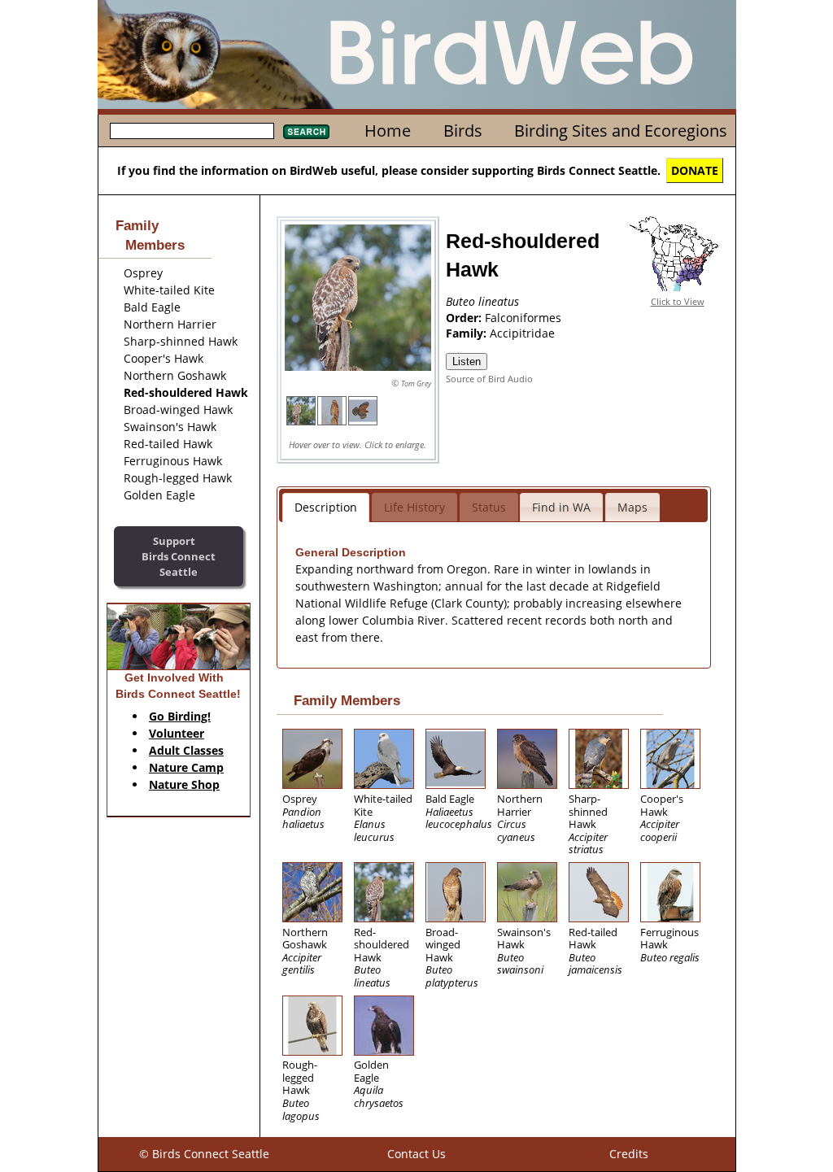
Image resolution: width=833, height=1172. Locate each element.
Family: (468, 333)
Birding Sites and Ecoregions (620, 131)
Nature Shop (184, 784)
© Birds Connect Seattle (204, 1153)
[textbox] (192, 131)
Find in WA (561, 507)
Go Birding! (180, 716)
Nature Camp (186, 767)
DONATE (694, 170)
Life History (414, 507)
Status (489, 507)
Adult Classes (186, 750)
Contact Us (416, 1153)
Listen (466, 361)
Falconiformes (523, 317)
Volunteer (176, 733)
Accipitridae (522, 333)
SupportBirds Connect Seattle (179, 556)
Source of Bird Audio (489, 379)
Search (306, 131)
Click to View (677, 301)
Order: (465, 317)
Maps (632, 507)
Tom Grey (416, 383)
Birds (462, 131)
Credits (628, 1153)
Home (387, 131)
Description (325, 507)
